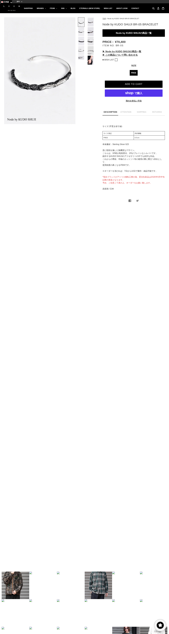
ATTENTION (125, 112)
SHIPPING (141, 112)
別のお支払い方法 (134, 101)
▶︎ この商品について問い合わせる (120, 55)
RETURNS (157, 112)
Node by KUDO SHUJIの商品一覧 (134, 33)
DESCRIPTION (110, 112)
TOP (104, 18)
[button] (15, 585)
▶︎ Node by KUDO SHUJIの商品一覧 (121, 51)
